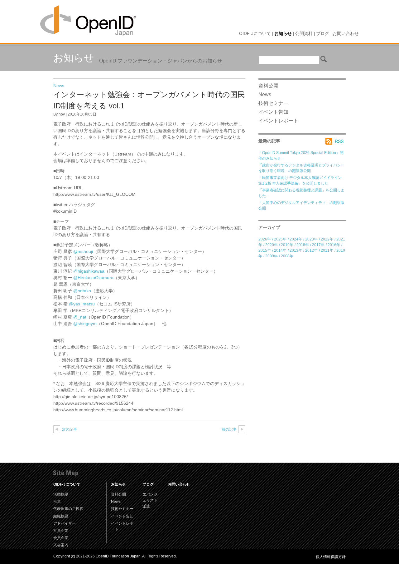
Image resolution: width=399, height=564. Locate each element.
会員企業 (60, 538)
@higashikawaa (88, 271)
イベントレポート (278, 120)
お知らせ (283, 33)
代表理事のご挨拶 (68, 509)
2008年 (287, 256)
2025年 (280, 239)
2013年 (296, 250)
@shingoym (85, 323)
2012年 (311, 250)
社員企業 (60, 530)
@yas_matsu (82, 303)
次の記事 (69, 429)
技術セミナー (273, 103)
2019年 (287, 245)
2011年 (327, 250)
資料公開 (268, 85)
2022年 (327, 239)
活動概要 (60, 494)
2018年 (302, 245)
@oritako (82, 290)
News (58, 85)
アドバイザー (64, 523)
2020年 (271, 245)
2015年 (264, 250)
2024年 (296, 239)
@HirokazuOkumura (93, 277)
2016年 (334, 245)
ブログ (322, 33)
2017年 (318, 245)
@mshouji (83, 251)
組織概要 (60, 516)
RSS (335, 141)
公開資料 (304, 33)
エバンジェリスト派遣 (149, 500)
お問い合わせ (346, 33)
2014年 (280, 250)
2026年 (264, 239)
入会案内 (60, 545)
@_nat (79, 316)
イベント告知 (273, 112)
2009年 (271, 256)
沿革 (57, 501)
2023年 (311, 239)
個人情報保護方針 (331, 557)
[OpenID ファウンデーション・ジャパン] (88, 21)
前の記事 (229, 429)
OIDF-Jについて (255, 33)
